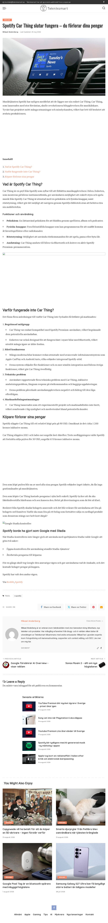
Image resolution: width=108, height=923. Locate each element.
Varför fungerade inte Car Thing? (22, 171)
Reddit (10, 582)
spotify (18, 596)
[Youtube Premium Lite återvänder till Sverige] (29, 733)
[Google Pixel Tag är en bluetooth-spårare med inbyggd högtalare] (27, 861)
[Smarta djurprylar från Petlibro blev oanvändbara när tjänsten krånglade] (80, 807)
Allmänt (7, 20)
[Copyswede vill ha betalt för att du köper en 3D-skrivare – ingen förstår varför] (27, 807)
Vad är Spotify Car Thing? (18, 166)
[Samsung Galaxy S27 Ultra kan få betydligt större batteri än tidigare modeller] (80, 861)
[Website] (97, 648)
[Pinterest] (93, 607)
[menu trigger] (5, 8)
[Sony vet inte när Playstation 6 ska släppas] (29, 720)
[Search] (103, 8)
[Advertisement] (54, 137)
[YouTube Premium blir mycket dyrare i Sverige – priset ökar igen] (29, 706)
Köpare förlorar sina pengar (19, 176)
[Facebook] (103, 2)
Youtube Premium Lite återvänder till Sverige (61, 731)
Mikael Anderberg (10, 32)
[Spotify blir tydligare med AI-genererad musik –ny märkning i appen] (29, 746)
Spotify (19, 582)
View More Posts (93, 621)
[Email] (101, 607)
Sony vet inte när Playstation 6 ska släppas (60, 718)
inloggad (23, 685)
